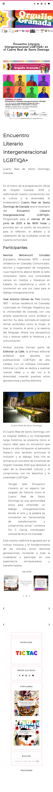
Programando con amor (26, 732)
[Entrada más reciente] (3, 608)
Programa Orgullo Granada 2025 (26, 703)
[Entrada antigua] (49, 608)
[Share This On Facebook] (23, 596)
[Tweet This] (26, 596)
